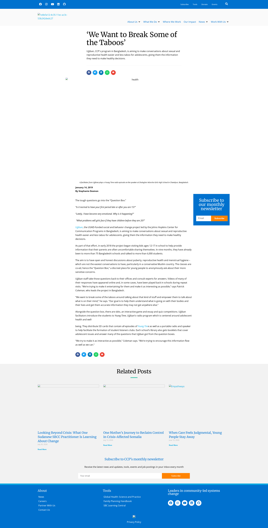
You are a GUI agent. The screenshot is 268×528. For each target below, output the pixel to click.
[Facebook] (40, 4)
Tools (195, 4)
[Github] (64, 4)
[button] (226, 3)
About (42, 491)
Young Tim (143, 326)
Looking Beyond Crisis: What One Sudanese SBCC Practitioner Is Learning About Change (67, 437)
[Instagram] (46, 4)
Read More (42, 449)
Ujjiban (79, 227)
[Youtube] (52, 4)
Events (214, 4)
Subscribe (184, 4)
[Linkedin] (58, 4)
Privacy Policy (134, 522)
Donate (204, 4)
